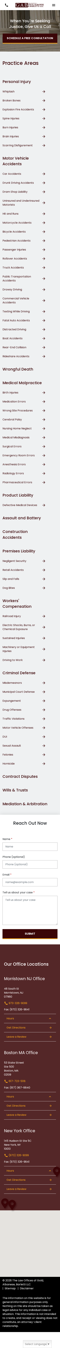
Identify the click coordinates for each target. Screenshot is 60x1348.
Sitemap (10, 1288)
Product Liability (17, 495)
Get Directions (16, 1027)
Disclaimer (27, 1288)
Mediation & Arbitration (24, 804)
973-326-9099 (17, 1003)
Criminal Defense (19, 673)
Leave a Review (16, 1037)
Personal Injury (16, 81)
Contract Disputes (20, 776)
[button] (6, 5)
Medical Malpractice (22, 382)
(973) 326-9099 (18, 1155)
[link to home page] (30, 5)
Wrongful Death (17, 369)
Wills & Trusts (15, 790)
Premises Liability (18, 551)
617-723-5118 (17, 1081)
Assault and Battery (21, 518)
